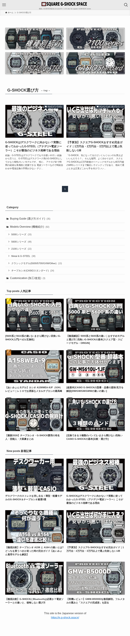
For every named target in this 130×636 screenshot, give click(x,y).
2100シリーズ (21, 248)
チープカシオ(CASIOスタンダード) (32, 270)
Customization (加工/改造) (27, 278)
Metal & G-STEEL (23, 256)
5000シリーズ (21, 234)
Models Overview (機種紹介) (29, 226)
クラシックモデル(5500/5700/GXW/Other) (36, 263)
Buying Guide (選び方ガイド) (30, 218)
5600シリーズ (21, 241)
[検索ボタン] (126, 5)
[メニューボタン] (4, 5)
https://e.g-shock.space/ (65, 617)
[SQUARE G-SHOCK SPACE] (65, 4)
